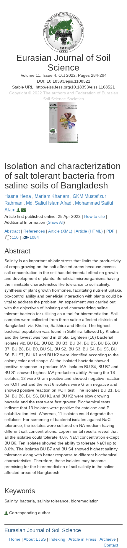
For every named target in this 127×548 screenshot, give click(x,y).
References (34, 231)
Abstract (12, 231)
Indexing (57, 539)
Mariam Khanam (52, 196)
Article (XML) (61, 231)
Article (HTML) (89, 231)
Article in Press (82, 539)
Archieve (108, 539)
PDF (110, 231)
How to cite (94, 216)
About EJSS (35, 539)
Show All (56, 222)
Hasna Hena (18, 196)
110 (15, 237)
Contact (111, 545)
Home (14, 539)
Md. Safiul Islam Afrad (49, 203)
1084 (34, 237)
